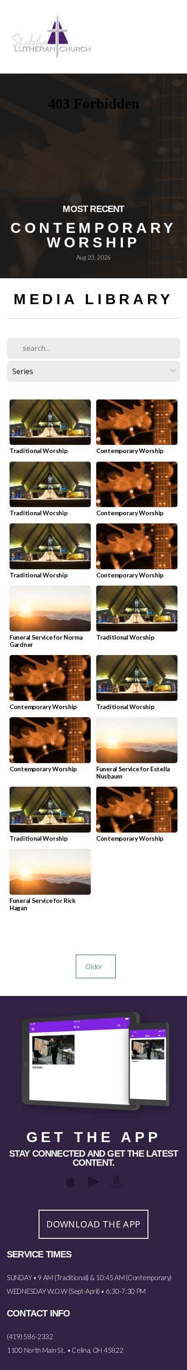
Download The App (93, 1224)
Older (95, 966)
